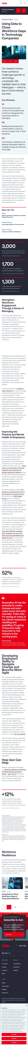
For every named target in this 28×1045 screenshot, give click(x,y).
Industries (16, 967)
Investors (4, 970)
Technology (5, 986)
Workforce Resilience (8, 9)
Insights (15, 970)
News (3, 974)
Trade (3, 983)
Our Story (5, 964)
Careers (4, 967)
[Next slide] (9, 907)
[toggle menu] (25, 3)
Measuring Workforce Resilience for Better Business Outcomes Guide (14, 772)
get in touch (12, 774)
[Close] (26, 1005)
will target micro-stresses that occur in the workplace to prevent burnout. (13, 492)
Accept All (14, 1042)
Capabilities (16, 964)
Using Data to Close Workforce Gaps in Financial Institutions (10, 896)
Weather (4, 989)
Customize (13, 1034)
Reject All (14, 1038)
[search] (21, 3)
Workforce (5, 993)
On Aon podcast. (20, 734)
